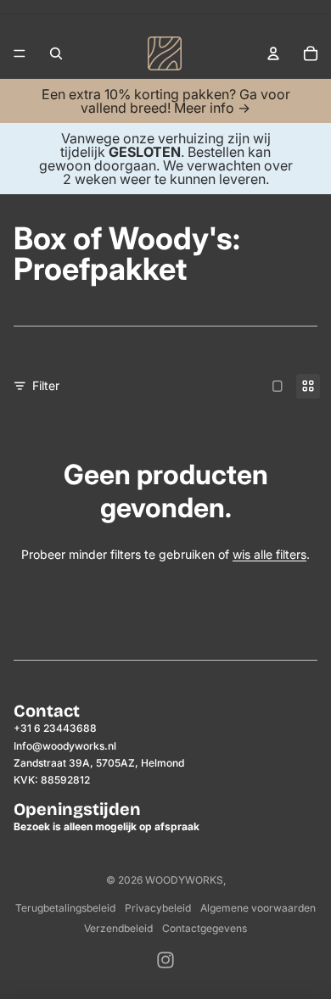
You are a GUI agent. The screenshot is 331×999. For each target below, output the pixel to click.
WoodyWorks (184, 879)
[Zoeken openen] (56, 53)
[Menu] (19, 53)
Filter (45, 385)
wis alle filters (269, 554)
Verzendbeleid (118, 928)
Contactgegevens (204, 928)
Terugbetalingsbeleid (65, 907)
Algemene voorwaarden (258, 907)
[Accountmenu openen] (273, 53)
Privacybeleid (158, 907)
